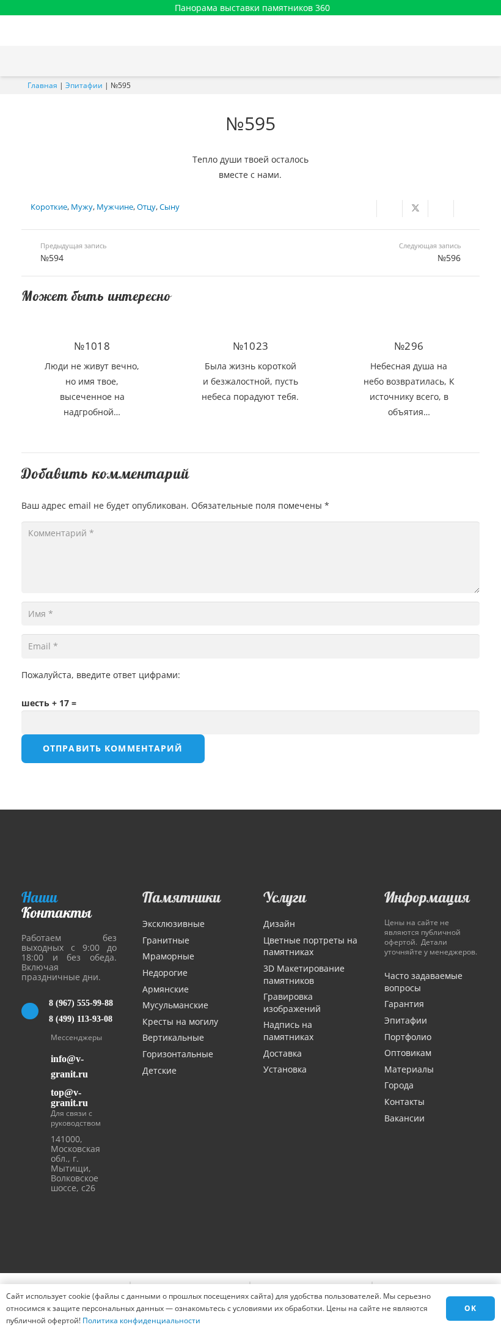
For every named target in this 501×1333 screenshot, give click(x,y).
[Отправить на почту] (364, 208)
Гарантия (404, 1004)
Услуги (284, 897)
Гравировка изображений (292, 1002)
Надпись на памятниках (288, 1031)
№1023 (251, 346)
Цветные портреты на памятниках (310, 946)
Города (399, 1085)
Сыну (169, 207)
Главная (42, 85)
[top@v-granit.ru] (36, 1095)
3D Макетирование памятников (304, 974)
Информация (427, 897)
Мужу (82, 207)
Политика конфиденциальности (141, 1320)
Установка (285, 1069)
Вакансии (404, 1118)
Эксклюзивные (173, 923)
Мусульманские (175, 1005)
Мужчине (115, 207)
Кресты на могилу (180, 1021)
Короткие (49, 207)
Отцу (146, 207)
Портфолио (407, 1037)
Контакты (404, 1101)
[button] (486, 61)
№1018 (92, 346)
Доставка (282, 1053)
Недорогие (165, 972)
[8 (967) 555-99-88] (35, 1011)
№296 (408, 346)
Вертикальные (173, 1037)
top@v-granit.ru (69, 1097)
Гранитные (165, 940)
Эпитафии (84, 85)
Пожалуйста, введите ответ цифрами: (100, 675)
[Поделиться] (390, 208)
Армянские (165, 989)
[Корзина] (460, 61)
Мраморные (168, 956)
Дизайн (279, 923)
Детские (159, 1070)
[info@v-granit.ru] (36, 1066)
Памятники (181, 897)
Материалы (409, 1069)
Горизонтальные (177, 1054)
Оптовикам (407, 1052)
